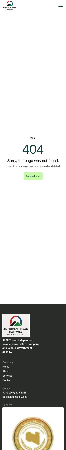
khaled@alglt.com (16, 396)
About (5, 371)
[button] (60, 6)
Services (7, 375)
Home (5, 366)
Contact (6, 380)
